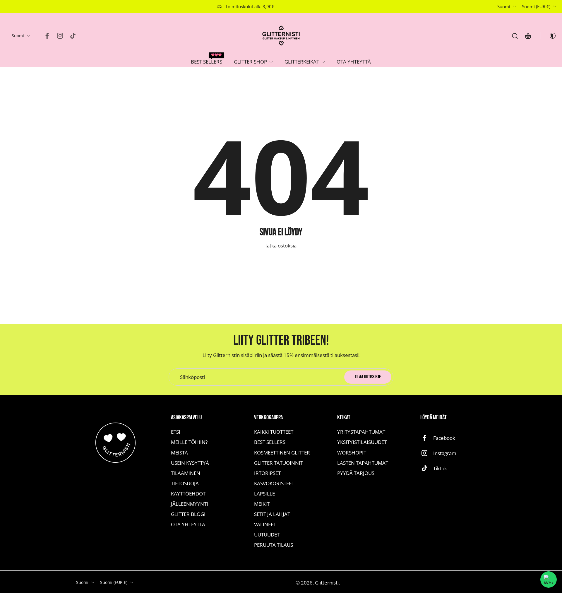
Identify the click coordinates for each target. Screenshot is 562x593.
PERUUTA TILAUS (273, 544)
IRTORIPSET (267, 472)
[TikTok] (72, 35)
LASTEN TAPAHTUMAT (362, 462)
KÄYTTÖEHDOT (188, 493)
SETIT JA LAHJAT (272, 514)
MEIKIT (262, 503)
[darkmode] (548, 35)
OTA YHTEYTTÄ (354, 61)
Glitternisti (327, 582)
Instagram (444, 453)
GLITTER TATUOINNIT (278, 462)
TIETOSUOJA (185, 483)
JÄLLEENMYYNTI (189, 503)
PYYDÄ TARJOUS (355, 472)
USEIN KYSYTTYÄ (190, 462)
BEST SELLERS (206, 61)
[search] (514, 36)
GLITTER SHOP (250, 61)
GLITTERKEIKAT (302, 61)
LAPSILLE (264, 493)
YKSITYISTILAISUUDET (362, 442)
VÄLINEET (265, 524)
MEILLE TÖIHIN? (189, 442)
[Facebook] (47, 35)
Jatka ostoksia (281, 245)
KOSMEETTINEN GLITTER (282, 452)
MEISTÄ (179, 452)
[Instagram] (60, 35)
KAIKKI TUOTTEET (273, 431)
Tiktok (440, 468)
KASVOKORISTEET (274, 483)
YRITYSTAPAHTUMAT (361, 431)
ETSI (175, 431)
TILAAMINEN (185, 472)
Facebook (444, 438)
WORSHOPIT (351, 452)
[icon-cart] (527, 36)
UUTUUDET (267, 534)
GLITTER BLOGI (188, 514)
